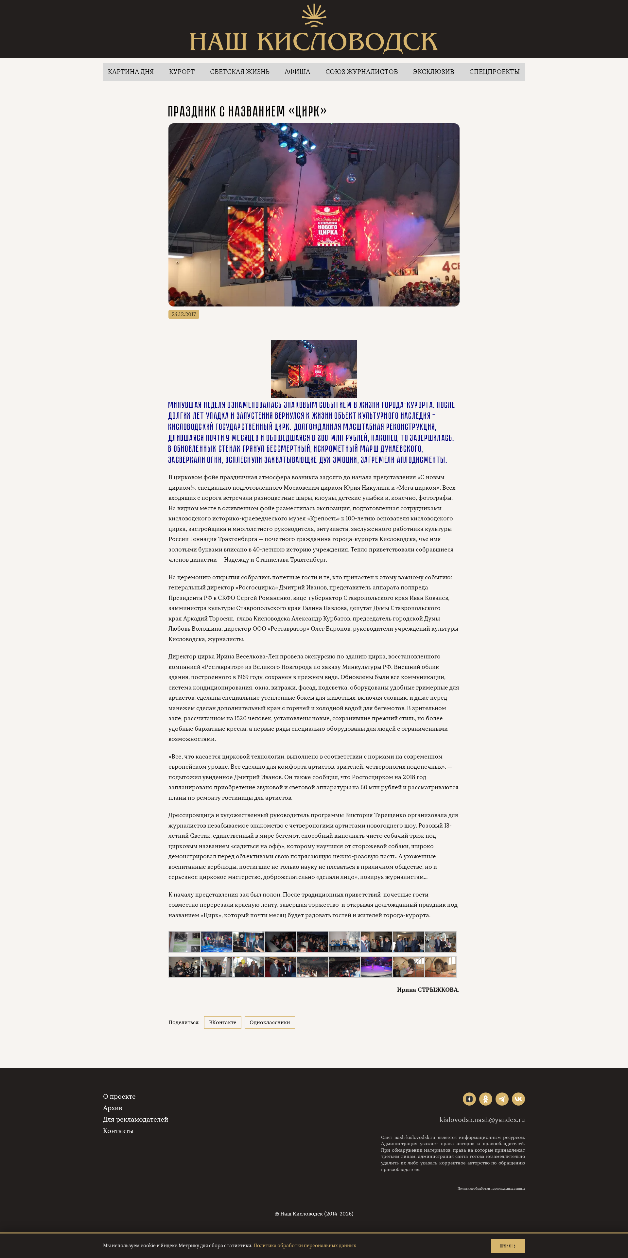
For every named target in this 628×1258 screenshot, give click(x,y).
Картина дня (131, 72)
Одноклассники (270, 1022)
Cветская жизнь (240, 72)
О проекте (119, 1096)
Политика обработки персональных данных (491, 1189)
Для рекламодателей (135, 1119)
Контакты (118, 1131)
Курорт (182, 72)
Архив (112, 1108)
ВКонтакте (222, 1022)
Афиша (297, 72)
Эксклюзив (433, 72)
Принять (508, 1246)
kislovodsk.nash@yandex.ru (482, 1120)
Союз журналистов (361, 72)
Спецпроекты (494, 72)
